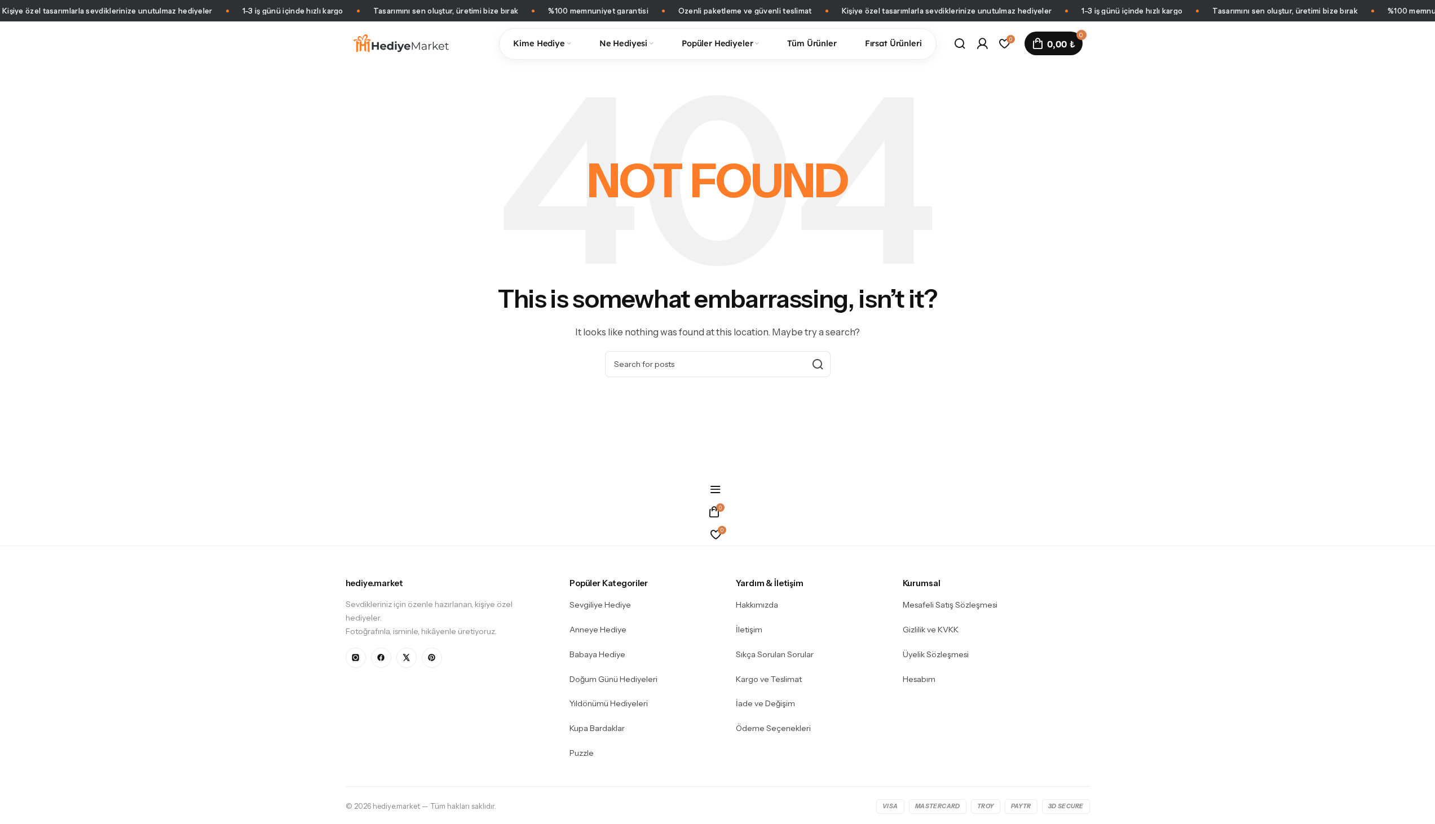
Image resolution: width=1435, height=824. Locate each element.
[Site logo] (401, 42)
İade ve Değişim (765, 703)
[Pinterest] (432, 658)
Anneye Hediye (597, 629)
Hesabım (919, 679)
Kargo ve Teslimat (769, 679)
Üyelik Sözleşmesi (936, 654)
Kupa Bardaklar (597, 728)
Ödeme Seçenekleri (773, 728)
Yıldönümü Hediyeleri (608, 703)
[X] (406, 658)
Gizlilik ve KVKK (931, 629)
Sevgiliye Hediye (600, 605)
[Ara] (959, 43)
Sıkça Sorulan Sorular (775, 654)
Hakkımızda (757, 605)
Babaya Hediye (597, 654)
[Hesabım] (982, 43)
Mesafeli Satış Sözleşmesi (950, 605)
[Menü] (717, 489)
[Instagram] (356, 658)
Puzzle (581, 753)
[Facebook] (381, 658)
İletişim (749, 629)
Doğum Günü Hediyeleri (613, 679)
